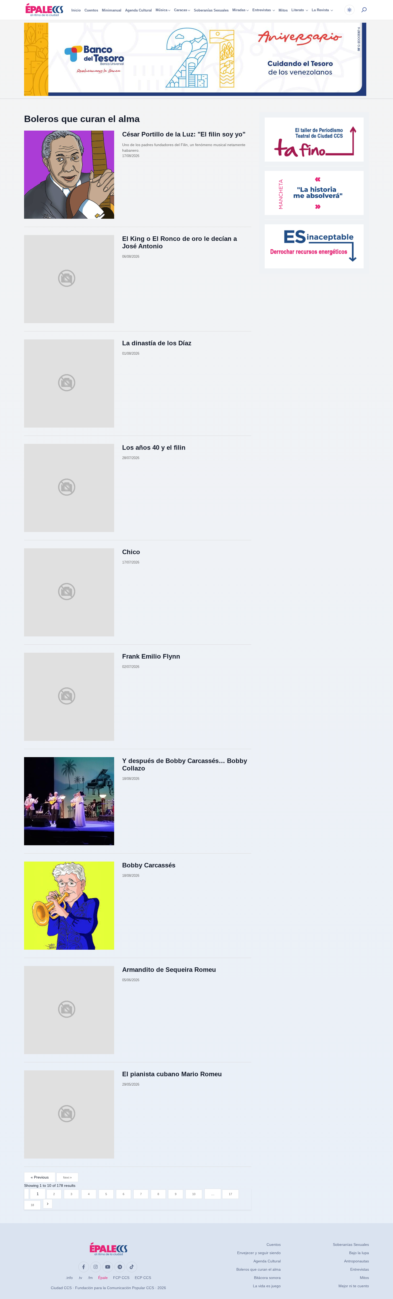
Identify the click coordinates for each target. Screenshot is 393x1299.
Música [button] (161, 10)
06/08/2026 (130, 257)
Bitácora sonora (267, 1277)
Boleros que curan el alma (82, 119)
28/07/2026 (130, 458)
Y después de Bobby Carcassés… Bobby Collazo (184, 764)
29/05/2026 (130, 1084)
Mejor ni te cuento (353, 1286)
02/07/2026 (130, 667)
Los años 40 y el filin (154, 447)
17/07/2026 (130, 562)
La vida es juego (267, 1286)
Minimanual (111, 10)
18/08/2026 (130, 779)
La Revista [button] (321, 10)
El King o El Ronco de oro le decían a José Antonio (179, 242)
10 (193, 1194)
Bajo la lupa (359, 1253)
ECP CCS (143, 1277)
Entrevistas (359, 1269)
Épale (103, 1277)
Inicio (76, 10)
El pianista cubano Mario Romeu (172, 1074)
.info (69, 1277)
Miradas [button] (238, 10)
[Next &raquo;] (47, 1203)
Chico (131, 551)
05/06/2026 (130, 980)
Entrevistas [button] (262, 10)
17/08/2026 (130, 156)
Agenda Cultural (138, 10)
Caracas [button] (180, 10)
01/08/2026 (130, 353)
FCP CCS (121, 1277)
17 (230, 1194)
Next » (67, 1177)
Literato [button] (298, 10)
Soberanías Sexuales (211, 10)
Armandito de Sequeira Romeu (169, 969)
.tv (80, 1277)
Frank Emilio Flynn (151, 656)
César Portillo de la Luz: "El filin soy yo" (183, 134)
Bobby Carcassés (148, 865)
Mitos (283, 10)
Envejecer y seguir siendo (259, 1253)
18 (32, 1205)
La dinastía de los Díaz (156, 343)
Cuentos (91, 10)
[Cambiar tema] (349, 10)
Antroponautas (356, 1261)
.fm (90, 1277)
